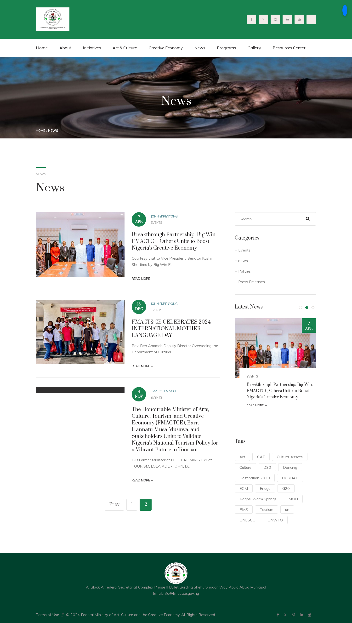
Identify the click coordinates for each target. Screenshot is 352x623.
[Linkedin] (301, 615)
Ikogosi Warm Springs (258, 499)
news (243, 260)
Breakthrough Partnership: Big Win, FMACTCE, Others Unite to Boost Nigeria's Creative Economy (174, 241)
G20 (286, 488)
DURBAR (290, 477)
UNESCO (247, 520)
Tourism (266, 509)
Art (242, 456)
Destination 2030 (254, 477)
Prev (114, 505)
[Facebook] (278, 615)
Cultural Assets (290, 456)
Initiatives (92, 47)
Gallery (254, 47)
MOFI (293, 499)
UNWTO (275, 520)
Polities (244, 271)
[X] (285, 615)
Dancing (290, 467)
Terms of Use (47, 614)
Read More (142, 278)
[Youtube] (309, 615)
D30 (267, 467)
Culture (245, 467)
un (287, 509)
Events (156, 222)
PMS (243, 509)
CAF (261, 456)
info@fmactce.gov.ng (181, 593)
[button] (300, 307)
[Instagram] (293, 615)
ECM (243, 488)
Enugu (265, 488)
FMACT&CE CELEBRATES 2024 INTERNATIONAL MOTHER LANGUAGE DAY (171, 329)
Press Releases (251, 281)
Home (42, 47)
